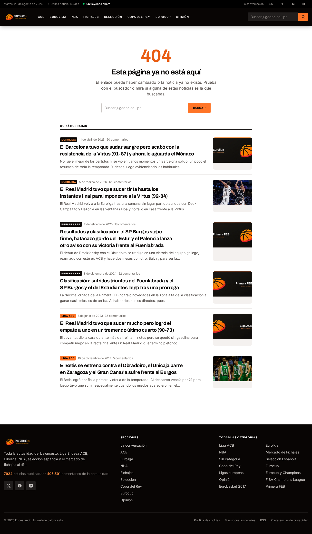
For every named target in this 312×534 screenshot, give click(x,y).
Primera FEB (70, 224)
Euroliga (58, 16)
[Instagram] (31, 485)
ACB (41, 16)
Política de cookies (207, 520)
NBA (75, 16)
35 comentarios (115, 316)
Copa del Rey (138, 16)
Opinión (182, 16)
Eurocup (163, 16)
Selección (113, 16)
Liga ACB (67, 316)
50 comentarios (117, 139)
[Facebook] (19, 485)
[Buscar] (303, 17)
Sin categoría (229, 459)
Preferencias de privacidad (289, 520)
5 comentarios (123, 358)
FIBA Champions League (285, 479)
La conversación (253, 4)
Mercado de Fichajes (282, 452)
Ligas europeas (231, 473)
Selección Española (281, 459)
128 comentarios (120, 182)
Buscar (199, 107)
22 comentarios (129, 273)
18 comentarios (125, 224)
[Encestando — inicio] (17, 17)
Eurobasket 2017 (232, 486)
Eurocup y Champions (283, 473)
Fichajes (91, 16)
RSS (270, 4)
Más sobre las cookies (240, 520)
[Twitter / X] (8, 485)
